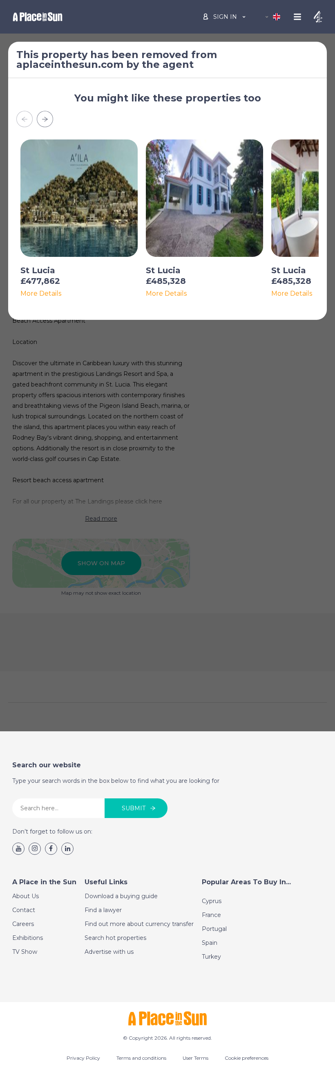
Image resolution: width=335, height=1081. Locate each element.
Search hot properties (115, 938)
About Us (25, 896)
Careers (23, 924)
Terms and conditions (141, 1058)
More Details (40, 293)
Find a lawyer (103, 910)
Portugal (214, 929)
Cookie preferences (246, 1058)
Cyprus (211, 901)
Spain (209, 942)
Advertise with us (109, 951)
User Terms (195, 1058)
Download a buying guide (121, 896)
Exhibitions (27, 938)
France (211, 915)
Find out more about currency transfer (139, 924)
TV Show (24, 951)
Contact (23, 910)
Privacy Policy (83, 1058)
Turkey (211, 956)
